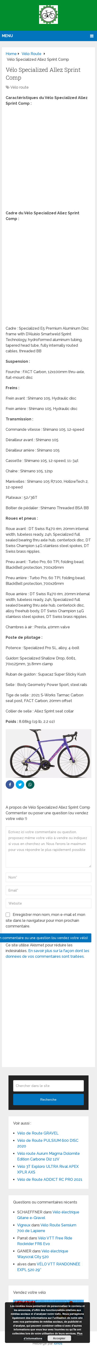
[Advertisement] (48, 159)
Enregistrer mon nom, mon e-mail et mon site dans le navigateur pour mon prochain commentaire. (45, 920)
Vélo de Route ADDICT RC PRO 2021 (49, 1179)
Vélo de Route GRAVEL (38, 1133)
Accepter (59, 1338)
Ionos (58, 1343)
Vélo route (19, 87)
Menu (7, 36)
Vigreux (23, 1225)
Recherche (48, 1099)
